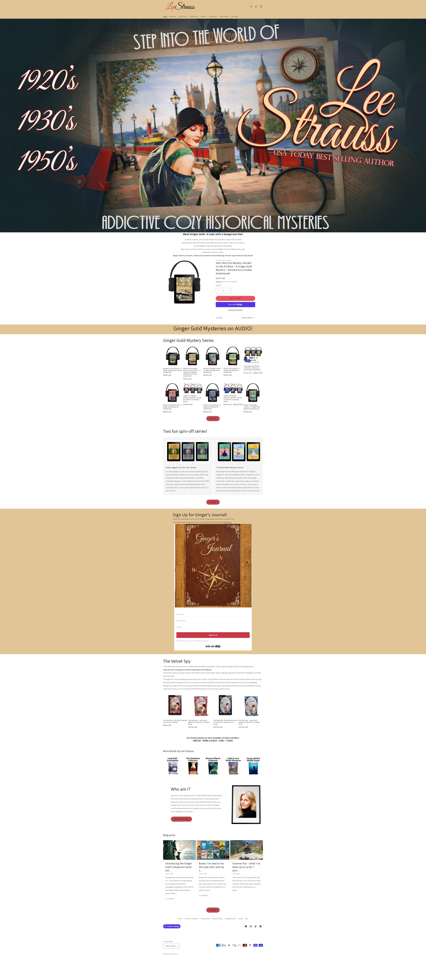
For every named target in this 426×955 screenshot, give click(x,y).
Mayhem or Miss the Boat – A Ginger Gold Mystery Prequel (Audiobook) (172, 370)
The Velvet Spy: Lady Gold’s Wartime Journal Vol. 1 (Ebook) (175, 721)
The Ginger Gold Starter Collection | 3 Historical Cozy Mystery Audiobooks (252, 368)
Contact (240, 919)
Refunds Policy (217, 919)
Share (220, 318)
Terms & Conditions (192, 919)
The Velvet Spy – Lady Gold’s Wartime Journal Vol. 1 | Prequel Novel (199, 722)
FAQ (246, 919)
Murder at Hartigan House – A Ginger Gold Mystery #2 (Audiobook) (212, 370)
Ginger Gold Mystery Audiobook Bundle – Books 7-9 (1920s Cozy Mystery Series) (233, 398)
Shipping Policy (230, 919)
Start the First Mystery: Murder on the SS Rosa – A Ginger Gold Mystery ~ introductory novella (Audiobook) (191, 372)
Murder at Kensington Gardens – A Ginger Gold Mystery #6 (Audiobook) (252, 407)
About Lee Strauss (181, 819)
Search (180, 919)
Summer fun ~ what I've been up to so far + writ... (246, 867)
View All (213, 502)
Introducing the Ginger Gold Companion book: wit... (178, 867)
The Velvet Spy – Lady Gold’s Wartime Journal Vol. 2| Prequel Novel (249, 722)
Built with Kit (213, 646)
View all (213, 419)
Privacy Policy (205, 919)
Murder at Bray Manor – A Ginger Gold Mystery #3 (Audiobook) (232, 370)
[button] (251, 6)
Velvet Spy (227, 522)
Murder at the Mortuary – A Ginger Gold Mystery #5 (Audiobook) (212, 407)
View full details (247, 318)
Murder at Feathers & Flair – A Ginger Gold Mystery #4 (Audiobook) (172, 407)
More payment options (235, 310)
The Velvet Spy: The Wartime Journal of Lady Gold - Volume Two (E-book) (225, 722)
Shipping (219, 281)
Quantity (218, 285)
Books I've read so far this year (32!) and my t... (211, 867)
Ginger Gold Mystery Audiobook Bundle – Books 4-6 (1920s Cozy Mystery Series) (192, 398)
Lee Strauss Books (173, 954)
